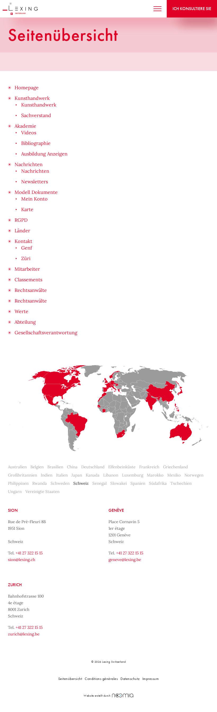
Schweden (60, 483)
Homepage (27, 87)
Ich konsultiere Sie (192, 8)
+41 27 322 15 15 (29, 552)
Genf (26, 248)
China (72, 466)
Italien (62, 475)
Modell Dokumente (36, 192)
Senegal (99, 483)
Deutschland (93, 466)
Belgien (37, 466)
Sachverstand (36, 115)
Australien (17, 466)
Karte (27, 209)
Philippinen (18, 483)
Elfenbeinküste (121, 466)
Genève (116, 510)
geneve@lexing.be (124, 559)
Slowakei (118, 483)
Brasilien (55, 466)
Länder (22, 231)
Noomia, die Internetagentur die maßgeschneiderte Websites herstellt (122, 695)
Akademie (25, 126)
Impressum (150, 678)
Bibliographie (36, 143)
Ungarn (15, 491)
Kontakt (23, 241)
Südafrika (158, 483)
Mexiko (174, 475)
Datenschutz (130, 678)
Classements (28, 280)
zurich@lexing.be (23, 634)
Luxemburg (132, 475)
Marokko (155, 475)
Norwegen (194, 475)
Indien (46, 475)
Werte (21, 311)
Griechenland (175, 466)
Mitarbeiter (27, 269)
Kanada (93, 475)
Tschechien (181, 483)
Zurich (15, 585)
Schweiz (81, 483)
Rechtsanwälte (31, 290)
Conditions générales (101, 678)
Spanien (137, 483)
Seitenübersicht (70, 678)
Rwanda (39, 483)
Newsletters (34, 182)
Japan (76, 475)
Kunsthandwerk (32, 98)
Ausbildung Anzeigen (44, 154)
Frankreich (149, 466)
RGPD (21, 220)
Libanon (110, 475)
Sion (13, 510)
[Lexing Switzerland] (20, 9)
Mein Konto (34, 199)
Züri (25, 258)
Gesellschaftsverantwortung (46, 333)
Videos (28, 133)
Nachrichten (29, 164)
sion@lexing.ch (21, 559)
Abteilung (25, 322)
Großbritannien (22, 475)
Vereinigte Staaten (42, 491)
